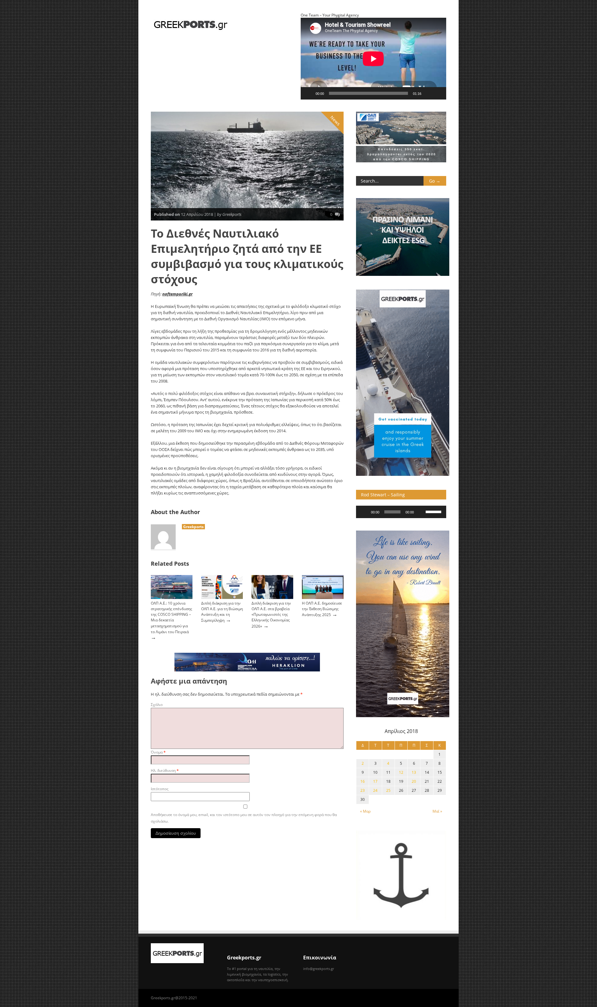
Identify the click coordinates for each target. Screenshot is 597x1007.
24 (375, 790)
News (335, 120)
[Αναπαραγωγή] (309, 93)
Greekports (193, 526)
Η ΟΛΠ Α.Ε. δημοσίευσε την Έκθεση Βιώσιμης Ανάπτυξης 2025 (322, 609)
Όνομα (158, 752)
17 (375, 781)
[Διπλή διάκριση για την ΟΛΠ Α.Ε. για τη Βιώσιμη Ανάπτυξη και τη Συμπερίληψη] (222, 597)
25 (388, 790)
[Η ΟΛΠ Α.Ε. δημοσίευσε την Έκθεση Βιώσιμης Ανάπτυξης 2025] (323, 597)
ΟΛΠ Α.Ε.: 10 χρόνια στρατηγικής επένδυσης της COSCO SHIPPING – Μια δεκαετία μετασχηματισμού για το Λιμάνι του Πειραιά (171, 617)
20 (414, 781)
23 (362, 790)
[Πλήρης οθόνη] (438, 93)
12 (401, 772)
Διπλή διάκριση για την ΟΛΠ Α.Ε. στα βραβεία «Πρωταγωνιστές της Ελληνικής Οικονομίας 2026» (271, 615)
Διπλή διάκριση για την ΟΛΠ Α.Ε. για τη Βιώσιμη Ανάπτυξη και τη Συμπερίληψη (222, 612)
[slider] (434, 511)
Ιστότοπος (160, 788)
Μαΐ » (437, 811)
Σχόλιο (157, 704)
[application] (401, 512)
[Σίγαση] (428, 93)
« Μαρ (365, 811)
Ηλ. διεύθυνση (165, 770)
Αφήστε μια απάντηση (189, 680)
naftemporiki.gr (177, 294)
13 (414, 772)
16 (362, 781)
